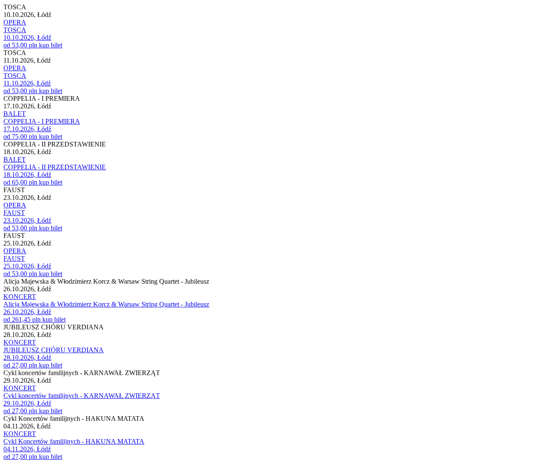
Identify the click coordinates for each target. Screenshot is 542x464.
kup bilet (50, 45)
